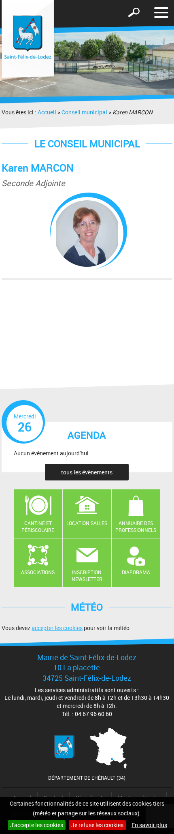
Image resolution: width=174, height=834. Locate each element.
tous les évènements (86, 472)
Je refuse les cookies (97, 825)
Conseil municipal (84, 112)
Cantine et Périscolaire (37, 526)
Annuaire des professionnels (135, 526)
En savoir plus (149, 825)
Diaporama (136, 572)
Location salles (86, 523)
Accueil (47, 112)
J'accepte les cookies (36, 825)
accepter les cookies (57, 628)
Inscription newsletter (87, 575)
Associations (38, 572)
